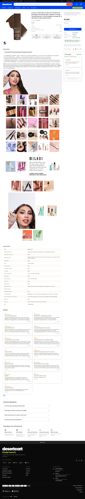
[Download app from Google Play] (6, 491)
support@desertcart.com (60, 475)
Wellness (4, 7)
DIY (28, 7)
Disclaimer (80, 489)
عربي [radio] (64, 1)
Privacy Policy (79, 487)
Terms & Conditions (78, 485)
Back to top (42, 442)
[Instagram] (76, 460)
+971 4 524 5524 (58, 480)
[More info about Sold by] (78, 32)
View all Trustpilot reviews (73, 78)
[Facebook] (82, 460)
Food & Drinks (17, 7)
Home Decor (10, 7)
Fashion (23, 7)
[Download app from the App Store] (15, 491)
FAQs (81, 492)
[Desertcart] (7, 4)
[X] (79, 460)
